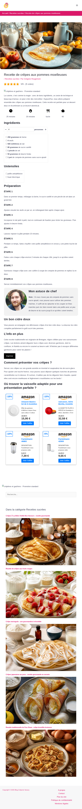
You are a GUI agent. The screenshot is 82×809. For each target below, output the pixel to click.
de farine (17, 137)
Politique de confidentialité (61, 800)
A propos (61, 790)
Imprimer (9, 356)
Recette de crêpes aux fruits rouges (19, 569)
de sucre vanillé (19, 147)
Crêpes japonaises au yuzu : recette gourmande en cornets (28, 674)
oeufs (10, 141)
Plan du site (61, 797)
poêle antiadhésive (15, 174)
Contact (62, 793)
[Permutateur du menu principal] (77, 5)
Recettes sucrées (12, 79)
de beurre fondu (19, 154)
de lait (16, 144)
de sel (14, 151)
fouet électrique (14, 177)
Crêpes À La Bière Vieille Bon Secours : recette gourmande (28, 516)
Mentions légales (61, 804)
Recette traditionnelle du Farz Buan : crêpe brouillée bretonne (29, 727)
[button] (22, 91)
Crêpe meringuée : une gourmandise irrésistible (23, 621)
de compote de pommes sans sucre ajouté (27, 157)
